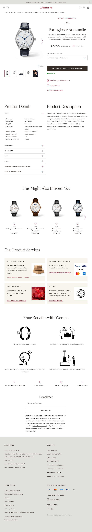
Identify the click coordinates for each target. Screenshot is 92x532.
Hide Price (79, 46)
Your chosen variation (54, 53)
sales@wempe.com (40, 426)
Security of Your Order (55, 476)
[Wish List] (80, 8)
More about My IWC (56, 300)
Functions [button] (8, 150)
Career (7, 498)
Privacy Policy (9, 509)
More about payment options (60, 272)
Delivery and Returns (55, 469)
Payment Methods (54, 472)
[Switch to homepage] (46, 8)
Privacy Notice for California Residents (19, 512)
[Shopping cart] (88, 8)
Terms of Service (10, 520)
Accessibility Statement (13, 516)
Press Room (9, 505)
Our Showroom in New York (14, 464)
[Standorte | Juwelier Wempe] (84, 8)
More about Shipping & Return (18, 278)
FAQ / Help (51, 458)
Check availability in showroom (67, 68)
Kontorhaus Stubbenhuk (13, 494)
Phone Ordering (53, 461)
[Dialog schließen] (90, 2)
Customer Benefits (54, 454)
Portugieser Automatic (14, 229)
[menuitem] (4, 8)
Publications (9, 501)
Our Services (52, 450)
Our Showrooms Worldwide (14, 468)
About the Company (12, 490)
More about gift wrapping (16, 300)
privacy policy (31, 431)
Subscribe (46, 410)
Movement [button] (8, 145)
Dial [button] (6, 156)
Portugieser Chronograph (57, 230)
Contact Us (8, 460)
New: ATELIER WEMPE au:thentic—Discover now (46, 2)
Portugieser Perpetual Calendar (35, 230)
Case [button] (6, 113)
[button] (58, 80)
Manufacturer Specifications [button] (17, 166)
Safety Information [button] (12, 171)
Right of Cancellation (55, 465)
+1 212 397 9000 (11, 450)
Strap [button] (7, 161)
